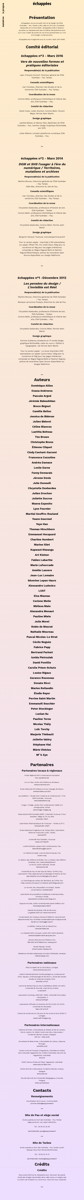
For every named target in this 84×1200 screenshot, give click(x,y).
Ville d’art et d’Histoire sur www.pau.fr (42, 942)
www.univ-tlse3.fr (42, 842)
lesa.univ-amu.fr (42, 1009)
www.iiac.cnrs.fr (42, 981)
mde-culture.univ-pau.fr (30, 883)
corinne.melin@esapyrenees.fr (42, 1103)
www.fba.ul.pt (42, 1046)
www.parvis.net (42, 867)
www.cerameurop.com (42, 970)
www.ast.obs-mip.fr (42, 826)
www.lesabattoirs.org (42, 801)
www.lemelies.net (42, 929)
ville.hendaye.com (42, 956)
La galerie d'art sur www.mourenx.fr (42, 913)
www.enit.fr (42, 835)
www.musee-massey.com (42, 949)
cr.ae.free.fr (42, 991)
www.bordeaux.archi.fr (42, 791)
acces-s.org (42, 855)
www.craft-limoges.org (42, 1018)
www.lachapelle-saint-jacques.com (42, 935)
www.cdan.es (42, 1074)
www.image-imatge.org (42, 810)
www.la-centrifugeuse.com (52, 883)
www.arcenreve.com (42, 785)
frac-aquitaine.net (42, 778)
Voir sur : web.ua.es (42, 1037)
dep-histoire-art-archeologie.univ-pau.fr (42, 876)
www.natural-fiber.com (42, 1064)
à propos (3, 8)
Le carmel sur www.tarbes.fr (42, 890)
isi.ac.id (42, 1058)
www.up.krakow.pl (42, 1083)
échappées (42, 4)
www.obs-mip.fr (42, 819)
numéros (3, 22)
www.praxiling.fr (42, 1000)
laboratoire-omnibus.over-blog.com (42, 899)
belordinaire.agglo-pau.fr (42, 849)
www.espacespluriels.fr (42, 906)
